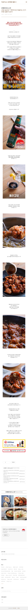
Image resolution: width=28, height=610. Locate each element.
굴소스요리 (10, 579)
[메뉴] (26, 2)
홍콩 (3, 577)
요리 (18, 577)
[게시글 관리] (8, 462)
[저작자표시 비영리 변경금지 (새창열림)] (18, 462)
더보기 (2, 583)
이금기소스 (4, 579)
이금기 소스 (9, 581)
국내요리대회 (8, 577)
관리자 (19, 608)
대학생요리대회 (22, 575)
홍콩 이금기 (16, 567)
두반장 (24, 571)
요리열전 (5, 467)
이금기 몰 (10, 569)
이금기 (3, 567)
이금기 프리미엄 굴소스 (12, 573)
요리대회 (22, 579)
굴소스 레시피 (9, 575)
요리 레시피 (4, 573)
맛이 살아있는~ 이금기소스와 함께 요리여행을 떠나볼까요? (11, 532)
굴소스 (14, 577)
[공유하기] (7, 462)
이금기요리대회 (23, 577)
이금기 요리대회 (18, 571)
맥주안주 (3, 581)
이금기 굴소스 (9, 567)
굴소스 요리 (21, 569)
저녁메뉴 (21, 567)
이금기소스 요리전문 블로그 (8, 2)
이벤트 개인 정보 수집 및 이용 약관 (7, 554)
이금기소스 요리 (10, 467)
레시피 (15, 569)
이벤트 (3, 575)
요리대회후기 (4, 569)
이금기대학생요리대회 (6, 571)
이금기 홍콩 (21, 573)
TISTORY (14, 608)
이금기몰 (15, 575)
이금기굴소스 (16, 579)
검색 (25, 591)
